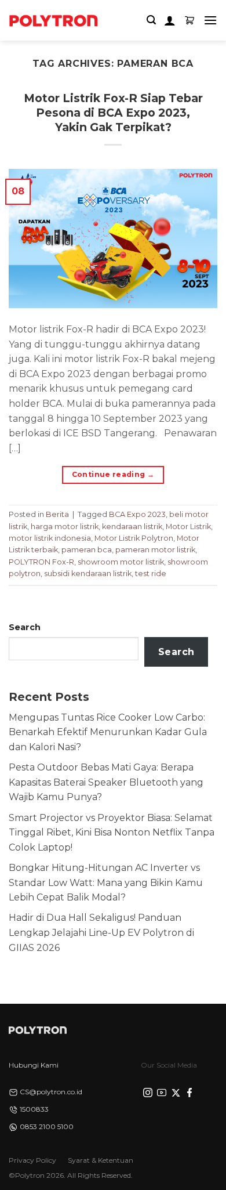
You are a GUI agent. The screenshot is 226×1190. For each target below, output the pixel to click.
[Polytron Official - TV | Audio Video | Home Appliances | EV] (53, 20)
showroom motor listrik (121, 562)
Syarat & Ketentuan (100, 1160)
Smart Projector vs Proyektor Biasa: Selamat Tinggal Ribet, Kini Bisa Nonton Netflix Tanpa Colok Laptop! (111, 832)
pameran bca (86, 549)
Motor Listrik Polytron (133, 538)
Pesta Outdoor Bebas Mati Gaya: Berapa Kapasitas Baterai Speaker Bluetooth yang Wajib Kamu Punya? (106, 782)
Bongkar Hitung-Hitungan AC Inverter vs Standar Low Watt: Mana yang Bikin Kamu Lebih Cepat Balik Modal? (106, 882)
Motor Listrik (188, 526)
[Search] (151, 20)
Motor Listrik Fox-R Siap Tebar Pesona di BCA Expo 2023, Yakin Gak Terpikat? (113, 112)
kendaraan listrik (132, 526)
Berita (57, 514)
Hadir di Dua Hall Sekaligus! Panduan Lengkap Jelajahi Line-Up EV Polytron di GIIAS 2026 (101, 932)
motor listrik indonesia (50, 538)
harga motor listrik (65, 526)
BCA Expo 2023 (137, 514)
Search (25, 627)
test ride (150, 573)
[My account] (170, 20)
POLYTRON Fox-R (41, 562)
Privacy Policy (32, 1160)
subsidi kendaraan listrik (88, 573)
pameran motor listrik (155, 549)
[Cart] (189, 20)
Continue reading (113, 474)
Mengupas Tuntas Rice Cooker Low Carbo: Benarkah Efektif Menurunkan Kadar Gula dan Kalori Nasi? (108, 732)
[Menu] (210, 20)
